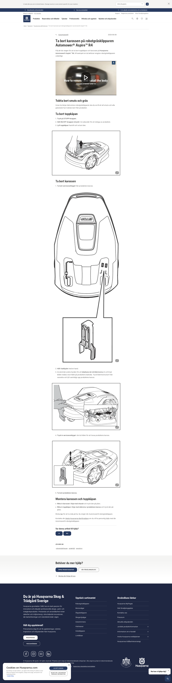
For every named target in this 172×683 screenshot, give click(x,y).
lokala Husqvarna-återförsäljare (77, 518)
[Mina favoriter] (142, 19)
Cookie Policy (10, 676)
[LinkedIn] (48, 654)
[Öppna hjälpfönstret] (168, 679)
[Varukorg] (146, 19)
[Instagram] (33, 654)
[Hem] (26, 18)
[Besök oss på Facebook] (26, 654)
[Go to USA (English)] (147, 4)
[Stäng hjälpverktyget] (168, 670)
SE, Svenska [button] (37, 13)
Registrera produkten (127, 13)
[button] (36, 18)
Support (117, 13)
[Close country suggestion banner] (168, 3)
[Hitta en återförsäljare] (137, 19)
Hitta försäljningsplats (141, 13)
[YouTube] (41, 654)
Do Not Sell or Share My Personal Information (58, 673)
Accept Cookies (58, 668)
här (61, 514)
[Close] (69, 665)
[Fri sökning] (132, 19)
